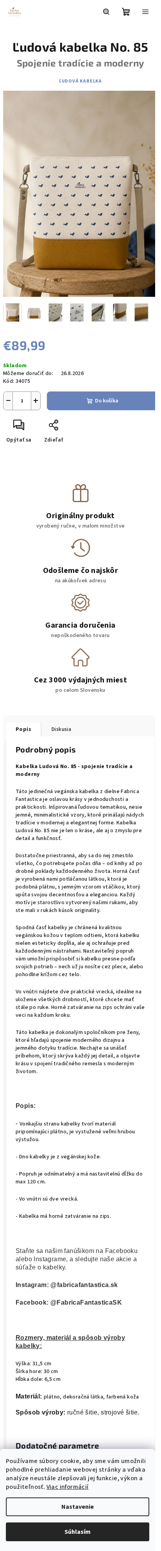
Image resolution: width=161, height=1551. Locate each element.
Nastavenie (77, 1507)
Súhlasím (77, 1532)
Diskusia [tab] (61, 729)
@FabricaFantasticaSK (86, 1302)
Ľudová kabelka (80, 81)
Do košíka (106, 401)
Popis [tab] (23, 729)
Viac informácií (68, 1487)
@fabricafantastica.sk (84, 1285)
